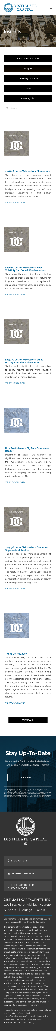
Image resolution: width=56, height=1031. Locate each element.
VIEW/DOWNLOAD (15, 202)
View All (28, 720)
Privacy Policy (45, 796)
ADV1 (36, 922)
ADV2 (43, 922)
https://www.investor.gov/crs (16, 1016)
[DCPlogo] (20, 4)
